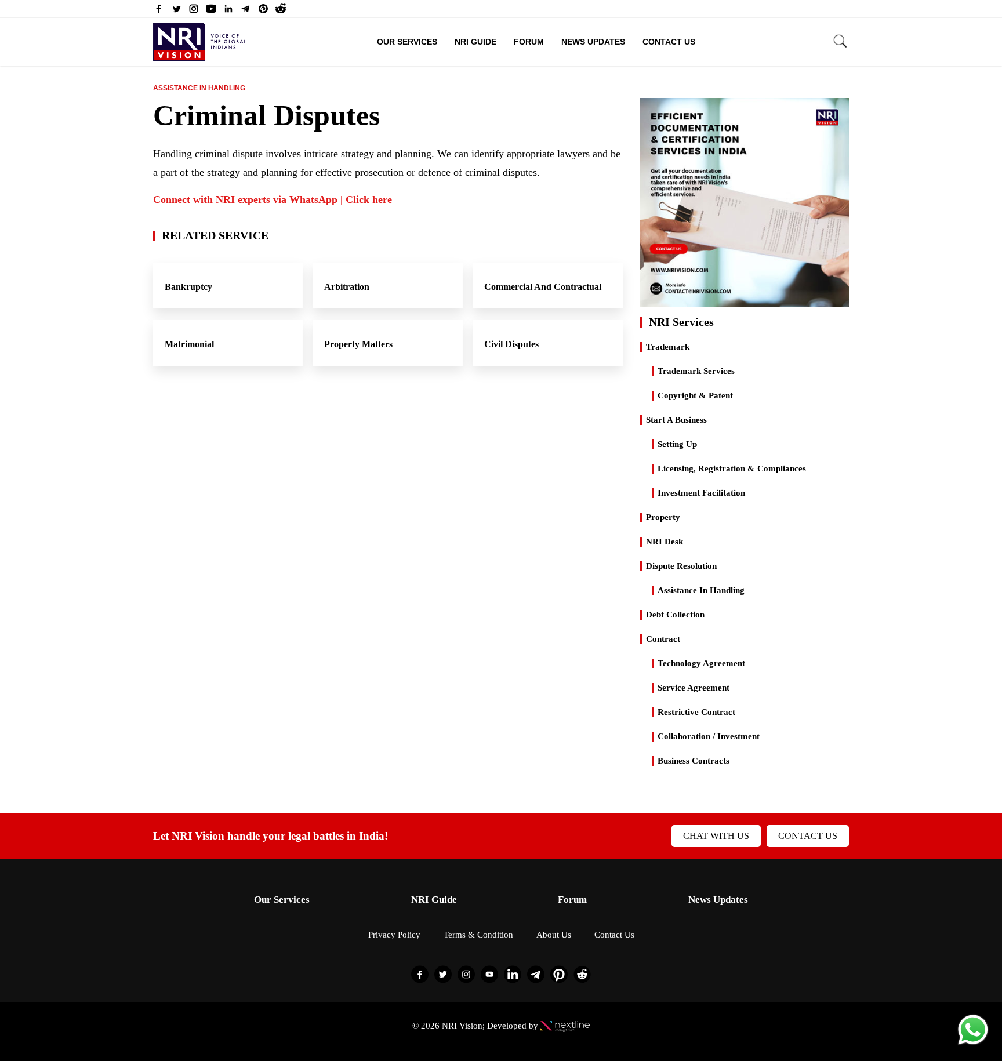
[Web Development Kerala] (565, 1025)
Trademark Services (696, 371)
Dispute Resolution (681, 566)
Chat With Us (716, 836)
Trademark (667, 346)
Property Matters (358, 344)
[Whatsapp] (973, 1044)
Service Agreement (693, 687)
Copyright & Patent (695, 395)
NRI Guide (475, 41)
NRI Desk (664, 541)
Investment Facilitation (701, 492)
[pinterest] (263, 11)
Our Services (407, 41)
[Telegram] (246, 11)
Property (663, 517)
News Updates (593, 41)
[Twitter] (176, 11)
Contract (663, 639)
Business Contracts (693, 760)
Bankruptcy (188, 287)
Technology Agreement (701, 663)
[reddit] (280, 11)
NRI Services (681, 321)
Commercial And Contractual (542, 287)
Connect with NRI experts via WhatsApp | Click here (272, 199)
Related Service (215, 235)
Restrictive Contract (696, 712)
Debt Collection (675, 614)
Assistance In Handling (199, 88)
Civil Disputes (511, 344)
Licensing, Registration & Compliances (732, 468)
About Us (553, 934)
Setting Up (677, 444)
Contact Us (668, 41)
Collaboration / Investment (709, 736)
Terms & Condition (478, 934)
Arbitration (346, 287)
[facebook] (159, 11)
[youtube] (211, 11)
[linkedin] (228, 11)
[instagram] (193, 11)
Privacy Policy (394, 934)
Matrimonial (189, 344)
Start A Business (676, 419)
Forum (529, 41)
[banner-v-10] (744, 301)
